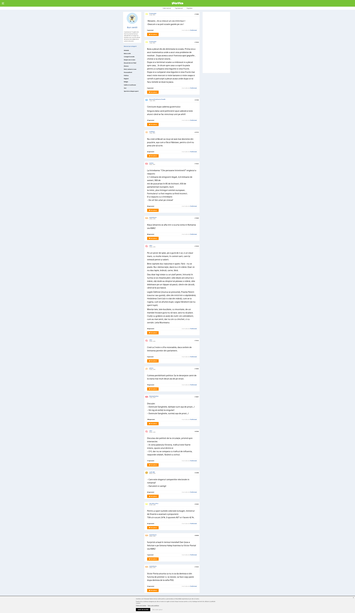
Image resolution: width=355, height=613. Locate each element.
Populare (189, 8)
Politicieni (193, 30)
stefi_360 (152, 472)
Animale (126, 50)
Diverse (126, 66)
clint (150, 245)
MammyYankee (153, 396)
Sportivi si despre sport (131, 91)
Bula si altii (127, 53)
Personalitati (128, 72)
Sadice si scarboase (130, 85)
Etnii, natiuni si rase (130, 69)
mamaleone (153, 217)
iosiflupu (152, 131)
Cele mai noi (167, 8)
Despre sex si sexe (129, 60)
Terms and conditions (153, 605)
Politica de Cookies (141, 605)
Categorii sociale (129, 56)
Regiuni (126, 78)
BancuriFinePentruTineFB (157, 99)
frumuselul (152, 13)
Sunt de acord (143, 609)
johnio (151, 368)
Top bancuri (179, 8)
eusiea (151, 163)
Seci (125, 88)
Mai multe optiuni (157, 609)
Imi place (153, 34)
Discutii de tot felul (130, 63)
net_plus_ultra (153, 503)
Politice (126, 75)
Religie (126, 82)
